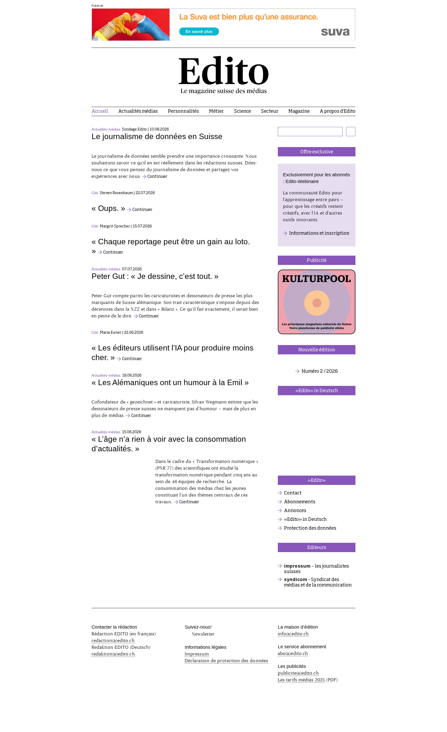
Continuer (157, 177)
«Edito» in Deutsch (305, 519)
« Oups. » (108, 208)
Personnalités (183, 111)
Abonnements (299, 502)
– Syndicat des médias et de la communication (318, 582)
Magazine (299, 111)
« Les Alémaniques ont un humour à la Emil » (170, 382)
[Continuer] (177, 149)
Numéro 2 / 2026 (320, 371)
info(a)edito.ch (293, 633)
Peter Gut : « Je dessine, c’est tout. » (155, 276)
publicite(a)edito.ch (298, 673)
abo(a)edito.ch (293, 653)
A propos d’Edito (337, 111)
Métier (216, 111)
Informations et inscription (319, 233)
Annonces (295, 510)
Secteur (269, 111)
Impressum (197, 654)
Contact (293, 493)
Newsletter (203, 634)
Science (242, 111)
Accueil (100, 111)
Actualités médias (138, 111)
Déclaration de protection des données (226, 660)
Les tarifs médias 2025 (301, 679)
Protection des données (310, 528)
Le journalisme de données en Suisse (157, 136)
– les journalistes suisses (316, 568)
